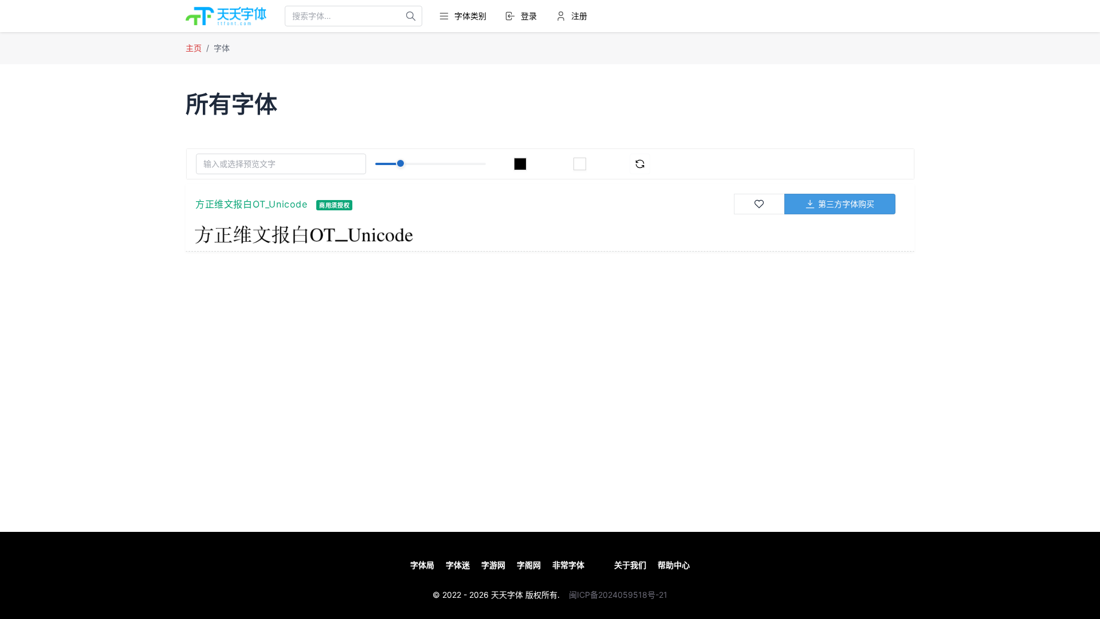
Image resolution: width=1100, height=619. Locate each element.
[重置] (640, 164)
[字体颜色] (520, 164)
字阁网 (529, 565)
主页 (194, 48)
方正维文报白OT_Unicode (251, 204)
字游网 (493, 565)
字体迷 (458, 565)
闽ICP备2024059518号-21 (618, 595)
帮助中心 (674, 565)
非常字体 (568, 565)
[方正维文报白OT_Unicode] (463, 234)
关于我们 (630, 565)
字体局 (422, 565)
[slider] (400, 163)
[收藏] (759, 204)
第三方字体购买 (846, 204)
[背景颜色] (579, 164)
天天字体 (507, 595)
